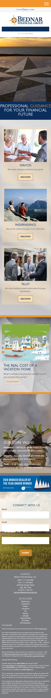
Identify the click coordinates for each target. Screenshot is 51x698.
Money (25, 613)
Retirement (25, 601)
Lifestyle (25, 615)
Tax (25, 611)
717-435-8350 (27, 33)
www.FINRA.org (10, 665)
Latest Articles (25, 618)
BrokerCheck (43, 629)
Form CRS (9, 625)
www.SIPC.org (22, 665)
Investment (25, 604)
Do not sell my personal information (34, 656)
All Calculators (25, 623)
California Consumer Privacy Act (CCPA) (15, 654)
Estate (25, 606)
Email (4, 522)
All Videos (25, 620)
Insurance (25, 608)
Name (4, 509)
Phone (5, 535)
